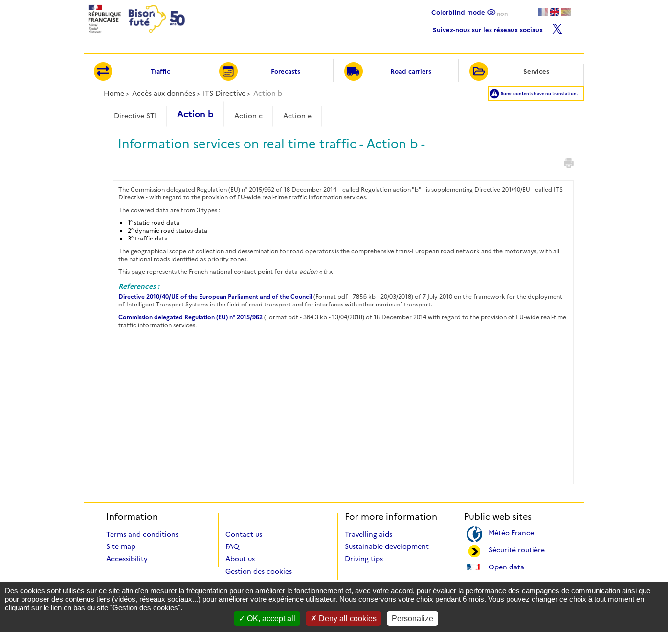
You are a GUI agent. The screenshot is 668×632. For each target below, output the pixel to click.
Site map (120, 546)
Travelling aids (368, 534)
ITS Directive (224, 93)
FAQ (232, 546)
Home (114, 93)
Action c (248, 115)
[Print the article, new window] (569, 163)
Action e (297, 115)
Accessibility (127, 558)
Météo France (511, 532)
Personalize (412, 618)
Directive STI (135, 115)
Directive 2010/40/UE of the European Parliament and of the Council (215, 296)
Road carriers (410, 71)
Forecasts (285, 71)
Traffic (160, 71)
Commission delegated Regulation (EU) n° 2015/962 (190, 317)
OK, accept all (270, 618)
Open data (506, 566)
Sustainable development (387, 546)
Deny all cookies (347, 618)
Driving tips (364, 558)
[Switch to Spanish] (566, 12)
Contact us (243, 534)
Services (536, 71)
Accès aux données (163, 93)
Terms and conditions (142, 534)
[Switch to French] (543, 12)
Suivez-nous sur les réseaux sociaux (489, 28)
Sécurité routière (517, 549)
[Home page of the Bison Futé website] (136, 36)
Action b (195, 114)
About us (240, 558)
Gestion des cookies (258, 571)
